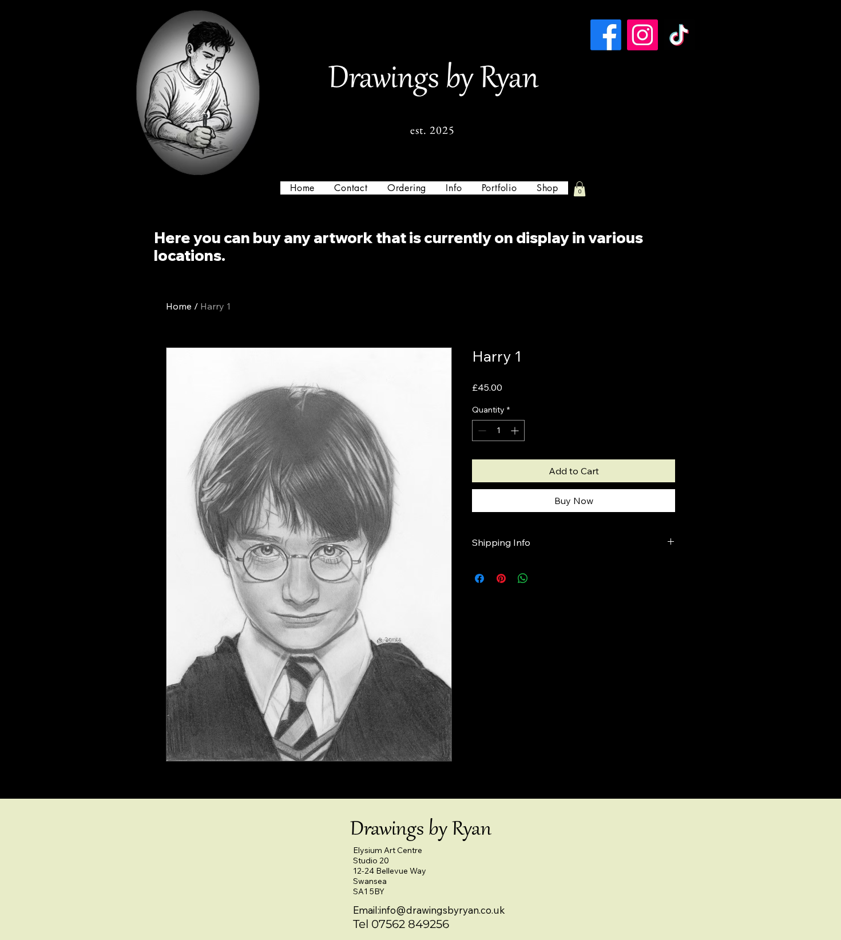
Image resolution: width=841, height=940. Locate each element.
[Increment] (516, 431)
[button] (453, 188)
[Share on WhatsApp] (523, 578)
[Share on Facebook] (479, 578)
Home (179, 306)
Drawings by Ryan (433, 80)
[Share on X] (545, 578)
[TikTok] (679, 34)
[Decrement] (481, 431)
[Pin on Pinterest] (501, 578)
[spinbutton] (498, 431)
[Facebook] (605, 34)
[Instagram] (642, 34)
